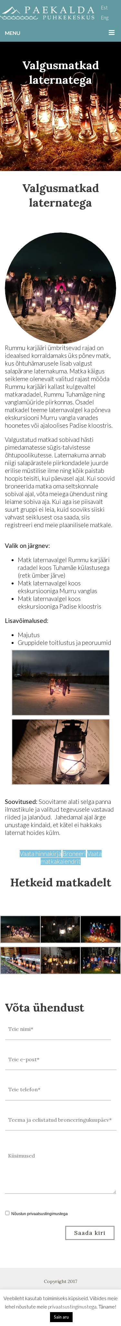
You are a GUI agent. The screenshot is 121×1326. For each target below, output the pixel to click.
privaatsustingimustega (47, 1214)
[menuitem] (104, 7)
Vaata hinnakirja (40, 853)
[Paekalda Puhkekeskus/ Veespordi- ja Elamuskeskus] (47, 12)
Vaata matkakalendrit (71, 857)
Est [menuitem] (104, 7)
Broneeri (74, 853)
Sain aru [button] (61, 1317)
